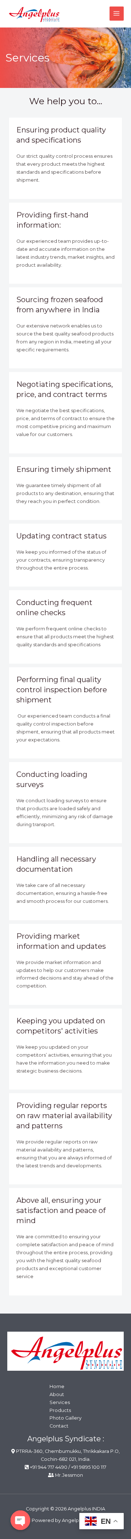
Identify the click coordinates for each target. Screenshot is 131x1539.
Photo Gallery (65, 1418)
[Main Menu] (117, 14)
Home (56, 1386)
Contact (58, 1426)
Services (59, 1402)
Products (60, 1410)
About (56, 1394)
